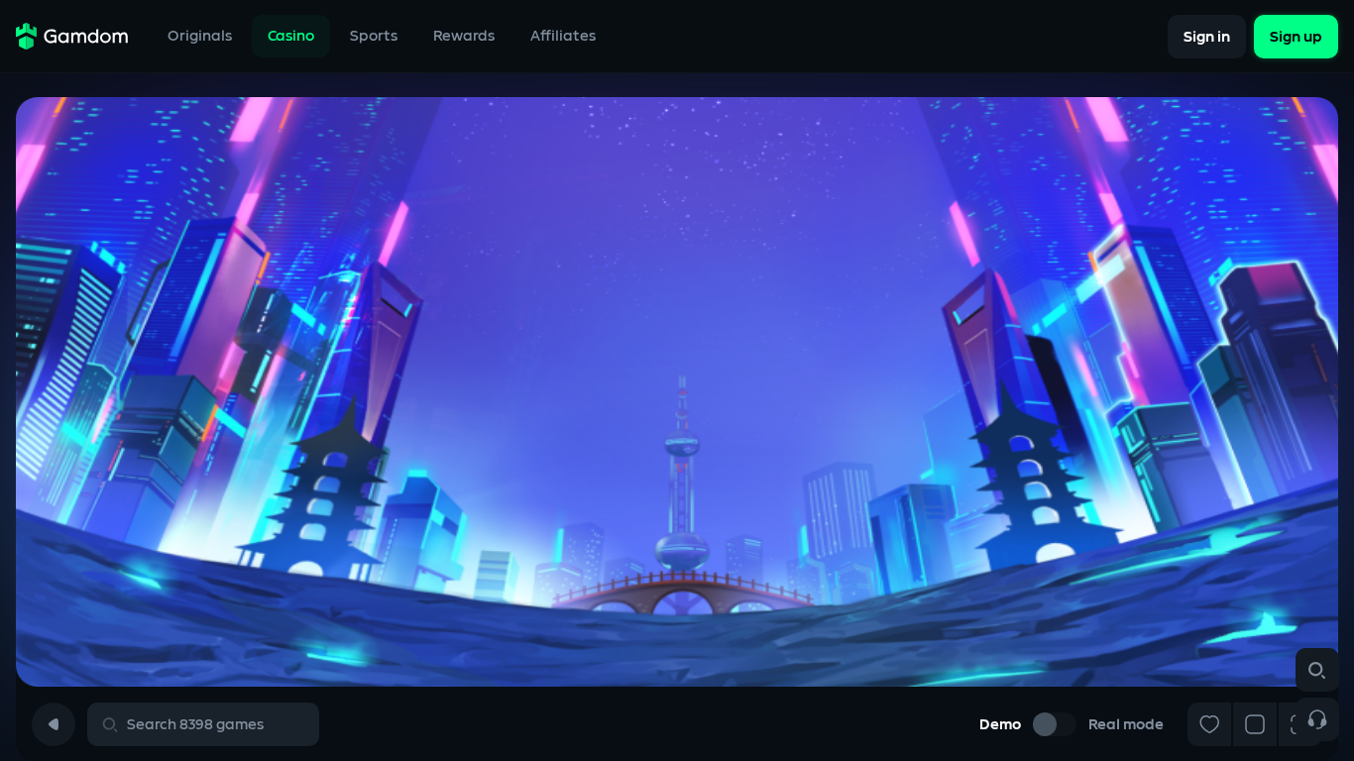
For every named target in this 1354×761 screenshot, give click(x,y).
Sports (373, 36)
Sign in (1207, 36)
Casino (291, 36)
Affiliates (563, 36)
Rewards (464, 36)
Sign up (1296, 36)
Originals (200, 36)
